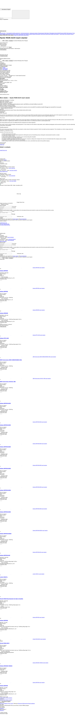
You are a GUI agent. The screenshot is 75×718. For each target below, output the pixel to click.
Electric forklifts (63, 33)
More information (3, 241)
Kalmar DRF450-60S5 (5, 403)
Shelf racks (43, 34)
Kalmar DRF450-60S (5, 555)
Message (13, 214)
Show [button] (7, 168)
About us (1, 699)
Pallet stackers (69, 33)
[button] (37, 25)
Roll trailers (47, 33)
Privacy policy (10, 703)
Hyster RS (16, 35)
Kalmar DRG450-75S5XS (6, 665)
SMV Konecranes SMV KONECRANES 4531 (11, 359)
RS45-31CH (5, 68)
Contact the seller (3, 55)
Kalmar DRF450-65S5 (5, 425)
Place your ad (3, 326)
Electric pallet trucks (19, 34)
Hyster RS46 (25, 35)
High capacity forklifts (28, 34)
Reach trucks (12, 34)
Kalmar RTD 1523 (4, 338)
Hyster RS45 (20, 35)
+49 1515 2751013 (13, 170)
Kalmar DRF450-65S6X (5, 533)
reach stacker (5, 69)
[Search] (20, 14)
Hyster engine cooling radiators (6, 697)
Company (14, 207)
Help (5, 699)
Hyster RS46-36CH (4, 643)
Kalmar (72, 34)
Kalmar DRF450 (4, 270)
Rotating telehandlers (36, 34)
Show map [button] (19, 193)
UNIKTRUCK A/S (3, 150)
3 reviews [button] (2, 162)
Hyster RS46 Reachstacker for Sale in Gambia (11, 598)
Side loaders (56, 34)
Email (13, 211)
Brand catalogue (31, 703)
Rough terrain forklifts (49, 34)
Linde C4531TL (4, 577)
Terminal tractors (41, 33)
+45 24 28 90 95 (12, 175)
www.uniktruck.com (4, 171)
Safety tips (2, 144)
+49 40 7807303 (12, 168)
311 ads (4, 159)
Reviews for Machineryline (23, 703)
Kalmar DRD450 (4, 313)
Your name (14, 206)
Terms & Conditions (4, 703)
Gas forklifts (8, 34)
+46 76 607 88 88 (12, 181)
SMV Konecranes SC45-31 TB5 (8, 381)
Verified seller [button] (3, 158)
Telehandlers (51, 33)
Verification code (20, 216)
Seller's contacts (9, 699)
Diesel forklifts (57, 33)
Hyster (4, 67)
